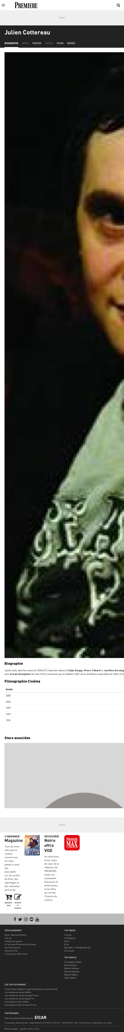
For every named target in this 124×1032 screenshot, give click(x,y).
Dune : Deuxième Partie (15, 935)
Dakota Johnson (71, 968)
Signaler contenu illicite (29, 1029)
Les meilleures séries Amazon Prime (22, 995)
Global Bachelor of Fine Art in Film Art (44, 1023)
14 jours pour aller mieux (16, 954)
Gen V (67, 941)
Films (60, 43)
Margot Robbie (71, 974)
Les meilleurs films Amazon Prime (20, 1005)
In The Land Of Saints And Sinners (20, 944)
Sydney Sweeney (71, 971)
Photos (36, 43)
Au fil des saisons (13, 947)
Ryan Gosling (70, 965)
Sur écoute (69, 950)
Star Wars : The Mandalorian (77, 947)
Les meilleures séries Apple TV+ (19, 998)
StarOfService (67, 1023)
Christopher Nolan (73, 962)
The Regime (69, 938)
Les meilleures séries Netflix (18, 992)
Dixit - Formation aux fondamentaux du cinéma (93, 1023)
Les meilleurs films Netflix (17, 1001)
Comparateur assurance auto (16, 1023)
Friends (68, 935)
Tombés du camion (13, 941)
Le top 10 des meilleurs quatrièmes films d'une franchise (31, 989)
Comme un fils (11, 950)
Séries (71, 43)
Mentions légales (11, 1029)
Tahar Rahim (70, 977)
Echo (66, 944)
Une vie (8, 938)
